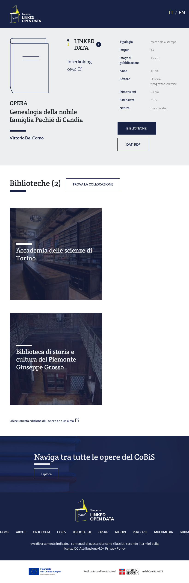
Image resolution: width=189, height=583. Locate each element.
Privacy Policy (115, 548)
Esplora (46, 474)
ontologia (41, 532)
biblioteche (82, 532)
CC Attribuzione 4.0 (88, 548)
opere (103, 532)
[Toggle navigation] (103, 14)
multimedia (163, 532)
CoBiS (61, 532)
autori (120, 532)
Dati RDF (133, 144)
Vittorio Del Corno (27, 137)
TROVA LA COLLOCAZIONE (93, 184)
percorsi (140, 532)
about (21, 532)
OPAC (71, 69)
